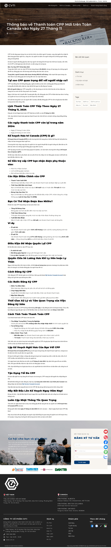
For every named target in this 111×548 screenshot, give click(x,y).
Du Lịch (49, 525)
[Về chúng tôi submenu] (57, 5)
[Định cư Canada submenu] (70, 5)
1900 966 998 (18, 462)
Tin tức (100, 1)
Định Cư (49, 528)
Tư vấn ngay (82, 462)
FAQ (69, 533)
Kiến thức (71, 536)
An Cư (49, 539)
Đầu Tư (49, 531)
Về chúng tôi (52, 5)
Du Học (49, 523)
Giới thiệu (71, 523)
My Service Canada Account (54, 275)
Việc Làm (50, 534)
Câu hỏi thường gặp (80, 1)
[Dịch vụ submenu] (88, 5)
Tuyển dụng (72, 525)
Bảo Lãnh (50, 536)
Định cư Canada (65, 5)
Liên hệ (105, 1)
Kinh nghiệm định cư (91, 1)
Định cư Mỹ (76, 5)
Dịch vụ (85, 5)
